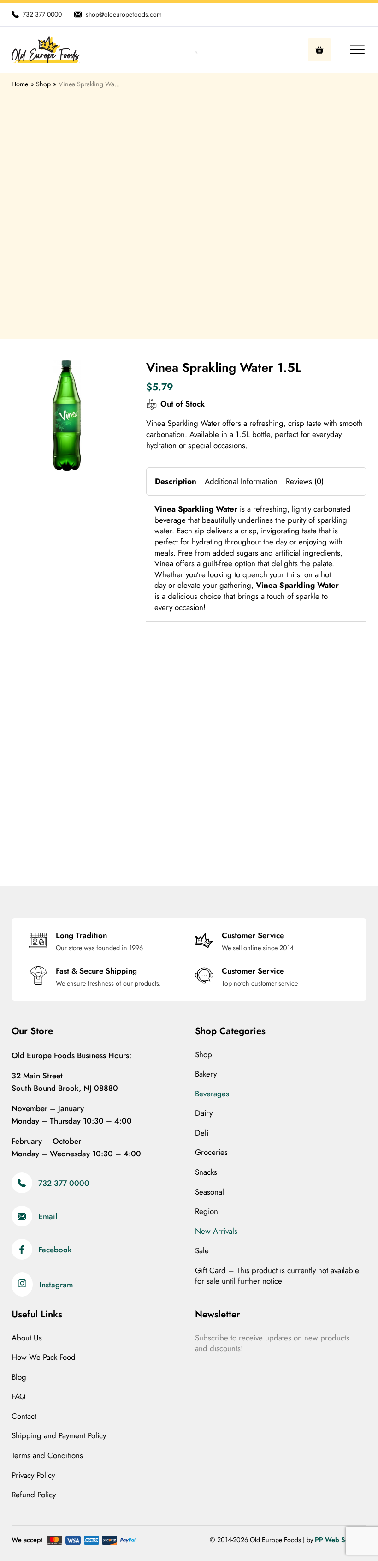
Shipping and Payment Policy (59, 1435)
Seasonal (209, 1192)
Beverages (212, 1094)
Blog (19, 1377)
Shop (203, 1054)
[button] (109, 372)
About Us (27, 1338)
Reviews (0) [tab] (305, 481)
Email (47, 1216)
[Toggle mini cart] (319, 50)
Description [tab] (175, 481)
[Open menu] (354, 50)
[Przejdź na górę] (346, 1533)
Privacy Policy (33, 1475)
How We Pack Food (44, 1357)
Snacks (206, 1172)
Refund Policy (34, 1494)
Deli (201, 1133)
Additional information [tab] (241, 481)
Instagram (56, 1284)
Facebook (54, 1249)
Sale (202, 1250)
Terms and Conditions (47, 1455)
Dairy (204, 1113)
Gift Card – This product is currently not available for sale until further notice (277, 1276)
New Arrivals (216, 1231)
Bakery (206, 1074)
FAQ (18, 1396)
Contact (24, 1416)
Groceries (211, 1152)
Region (206, 1211)
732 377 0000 (63, 1183)
